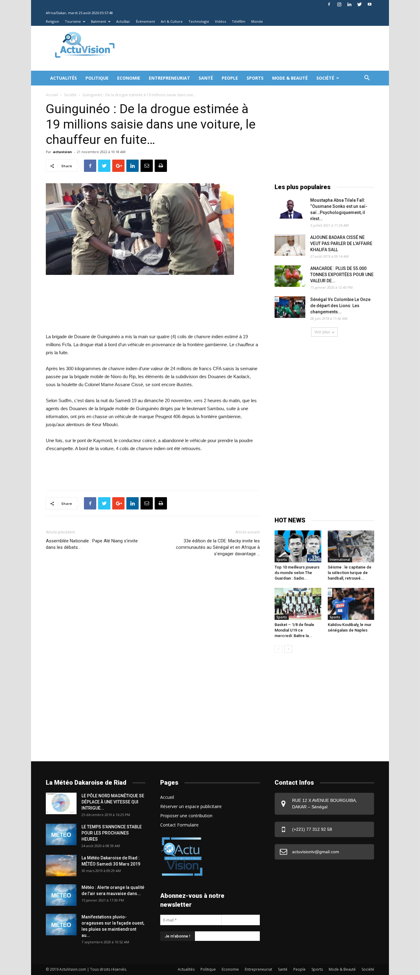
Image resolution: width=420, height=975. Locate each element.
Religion (52, 21)
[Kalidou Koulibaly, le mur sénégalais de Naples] (351, 604)
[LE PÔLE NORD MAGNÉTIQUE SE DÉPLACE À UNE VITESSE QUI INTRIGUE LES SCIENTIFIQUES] (61, 803)
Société (325, 78)
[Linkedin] (349, 4)
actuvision (62, 151)
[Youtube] (369, 4)
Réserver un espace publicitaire (191, 806)
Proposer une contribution (186, 815)
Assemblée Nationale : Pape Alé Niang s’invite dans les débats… (92, 544)
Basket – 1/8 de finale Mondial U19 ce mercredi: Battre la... (294, 630)
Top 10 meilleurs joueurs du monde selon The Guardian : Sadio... (297, 573)
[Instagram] (339, 4)
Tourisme (73, 21)
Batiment (98, 21)
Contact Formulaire (179, 825)
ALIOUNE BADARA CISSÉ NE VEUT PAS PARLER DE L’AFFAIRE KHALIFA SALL (341, 243)
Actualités (63, 78)
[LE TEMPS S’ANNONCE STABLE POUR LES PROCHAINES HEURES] (61, 834)
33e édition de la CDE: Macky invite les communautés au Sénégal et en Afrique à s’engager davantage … (218, 547)
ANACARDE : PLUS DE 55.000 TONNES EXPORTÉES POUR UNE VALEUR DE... (342, 274)
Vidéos (220, 21)
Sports (255, 78)
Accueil (52, 94)
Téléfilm (238, 21)
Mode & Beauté (290, 78)
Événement (145, 21)
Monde (257, 21)
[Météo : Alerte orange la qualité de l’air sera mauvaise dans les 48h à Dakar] (61, 895)
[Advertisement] (236, 48)
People (230, 78)
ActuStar (123, 21)
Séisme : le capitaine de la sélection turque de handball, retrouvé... (349, 573)
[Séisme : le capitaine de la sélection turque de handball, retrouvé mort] (351, 546)
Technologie (198, 21)
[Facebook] (329, 4)
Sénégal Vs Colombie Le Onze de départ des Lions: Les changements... (340, 305)
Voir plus (322, 332)
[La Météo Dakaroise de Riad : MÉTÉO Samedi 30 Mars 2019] (61, 865)
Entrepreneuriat (169, 78)
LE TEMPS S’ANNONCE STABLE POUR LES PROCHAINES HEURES (111, 833)
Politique (97, 78)
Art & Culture (172, 21)
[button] (366, 78)
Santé (206, 78)
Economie (128, 78)
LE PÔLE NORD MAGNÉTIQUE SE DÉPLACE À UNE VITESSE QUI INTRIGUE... (112, 802)
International (340, 559)
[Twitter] (359, 4)
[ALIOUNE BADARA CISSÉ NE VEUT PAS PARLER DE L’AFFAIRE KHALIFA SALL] (290, 245)
